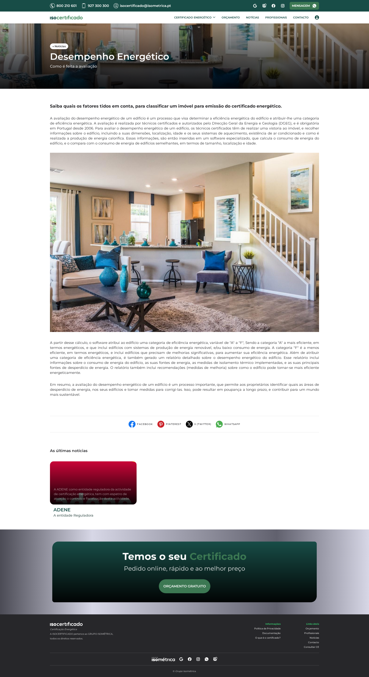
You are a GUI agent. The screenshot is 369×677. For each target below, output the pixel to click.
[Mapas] (264, 5)
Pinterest (173, 424)
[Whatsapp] (206, 659)
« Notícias (59, 46)
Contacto (301, 17)
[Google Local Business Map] (215, 659)
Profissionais (276, 17)
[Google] (255, 5)
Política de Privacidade (267, 628)
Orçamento (231, 17)
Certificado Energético (193, 17)
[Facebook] (273, 5)
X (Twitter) (202, 424)
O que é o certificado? (268, 637)
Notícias (252, 17)
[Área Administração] (317, 17)
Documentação (271, 633)
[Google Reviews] (181, 659)
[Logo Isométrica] (66, 17)
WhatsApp (232, 424)
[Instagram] (282, 5)
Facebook (145, 424)
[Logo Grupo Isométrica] (163, 659)
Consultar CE (311, 646)
